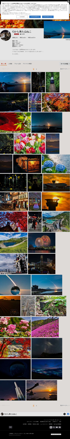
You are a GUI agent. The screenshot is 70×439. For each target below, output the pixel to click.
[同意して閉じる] (68, 1)
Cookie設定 (22, 16)
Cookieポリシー (16, 12)
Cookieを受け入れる (47, 16)
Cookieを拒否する (35, 16)
